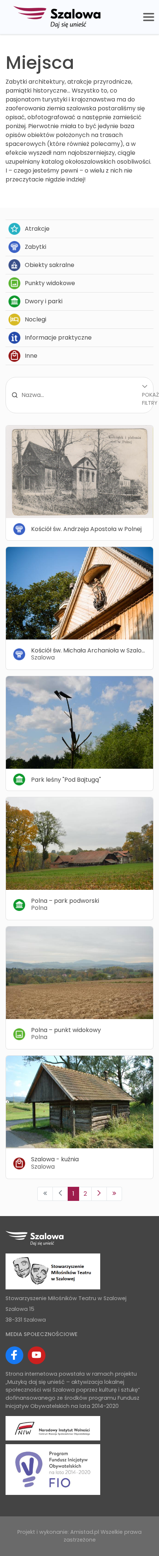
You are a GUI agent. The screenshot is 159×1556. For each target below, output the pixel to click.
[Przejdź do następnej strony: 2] (99, 1194)
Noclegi (35, 319)
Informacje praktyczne (58, 337)
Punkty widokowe (50, 283)
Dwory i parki (43, 301)
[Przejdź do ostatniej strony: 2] (114, 1194)
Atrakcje (37, 228)
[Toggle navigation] (148, 17)
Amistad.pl (84, 1532)
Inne (31, 355)
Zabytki (35, 247)
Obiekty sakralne (49, 265)
